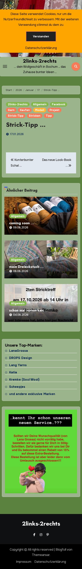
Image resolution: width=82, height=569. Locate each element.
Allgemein (40, 104)
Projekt (54, 110)
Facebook (58, 104)
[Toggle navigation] (5, 66)
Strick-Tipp (15, 115)
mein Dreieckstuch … (26, 266)
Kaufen (25, 110)
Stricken (34, 115)
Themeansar (41, 555)
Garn (11, 110)
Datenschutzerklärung (50, 562)
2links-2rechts (40, 61)
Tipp (49, 115)
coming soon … (21, 223)
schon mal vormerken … (28, 310)
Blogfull (61, 550)
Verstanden (41, 36)
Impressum (23, 562)
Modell (39, 110)
